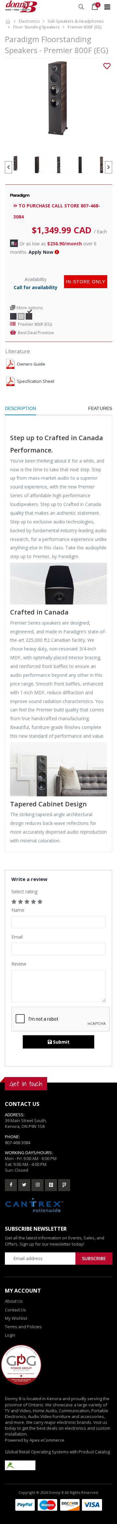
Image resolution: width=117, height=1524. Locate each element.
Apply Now (41, 252)
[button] (81, 7)
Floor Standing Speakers (36, 27)
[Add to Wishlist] (106, 66)
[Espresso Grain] (29, 316)
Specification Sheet (35, 381)
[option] (58, 98)
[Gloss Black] (13, 316)
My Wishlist (16, 1318)
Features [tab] (100, 408)
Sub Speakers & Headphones (75, 21)
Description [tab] (20, 408)
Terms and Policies (23, 1327)
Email (17, 937)
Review (18, 964)
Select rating (24, 891)
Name (17, 910)
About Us (14, 1301)
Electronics (29, 21)
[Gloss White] (21, 316)
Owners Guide (31, 364)
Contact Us (15, 1310)
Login (10, 1335)
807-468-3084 (17, 1142)
